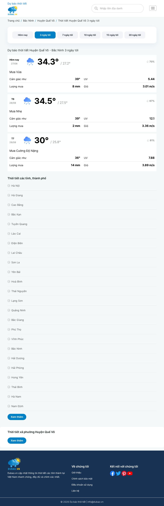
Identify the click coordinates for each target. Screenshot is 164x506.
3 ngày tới (45, 35)
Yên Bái (15, 272)
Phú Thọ (16, 329)
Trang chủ (14, 20)
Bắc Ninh (28, 20)
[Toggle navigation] (152, 8)
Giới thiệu (76, 472)
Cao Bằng (17, 204)
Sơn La (15, 262)
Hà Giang (17, 195)
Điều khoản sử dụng (82, 484)
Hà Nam (16, 396)
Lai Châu (16, 252)
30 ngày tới (135, 35)
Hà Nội (15, 185)
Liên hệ (75, 490)
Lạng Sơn (17, 300)
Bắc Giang (17, 319)
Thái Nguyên (19, 291)
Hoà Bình (16, 281)
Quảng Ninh (18, 310)
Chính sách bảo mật (82, 478)
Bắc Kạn (16, 214)
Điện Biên (17, 243)
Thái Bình (16, 387)
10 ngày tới (90, 35)
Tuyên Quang (19, 224)
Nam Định (17, 406)
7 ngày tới (67, 35)
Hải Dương (17, 358)
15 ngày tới (112, 35)
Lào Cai (16, 233)
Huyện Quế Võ (46, 20)
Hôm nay (23, 35)
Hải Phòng (17, 367)
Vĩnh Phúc (17, 339)
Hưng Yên (17, 377)
